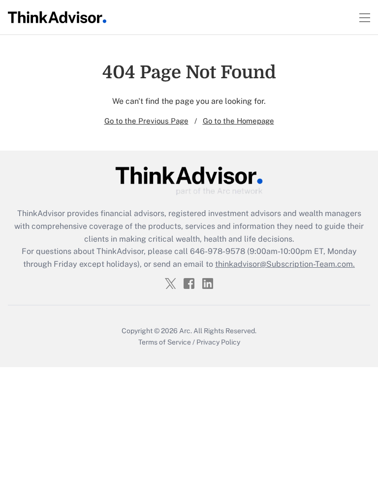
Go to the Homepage (238, 121)
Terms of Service (164, 342)
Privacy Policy (218, 342)
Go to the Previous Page (146, 121)
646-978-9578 (217, 251)
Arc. (185, 331)
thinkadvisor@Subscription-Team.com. (285, 264)
